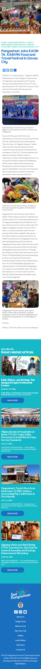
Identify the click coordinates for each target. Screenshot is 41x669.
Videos (20, 635)
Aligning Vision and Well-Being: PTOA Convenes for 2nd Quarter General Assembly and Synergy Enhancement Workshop (19, 549)
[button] (36, 7)
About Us (20, 617)
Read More (12, 400)
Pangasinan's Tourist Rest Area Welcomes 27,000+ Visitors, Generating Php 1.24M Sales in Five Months (18, 492)
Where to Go (20, 626)
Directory (21, 645)
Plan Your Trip (20, 631)
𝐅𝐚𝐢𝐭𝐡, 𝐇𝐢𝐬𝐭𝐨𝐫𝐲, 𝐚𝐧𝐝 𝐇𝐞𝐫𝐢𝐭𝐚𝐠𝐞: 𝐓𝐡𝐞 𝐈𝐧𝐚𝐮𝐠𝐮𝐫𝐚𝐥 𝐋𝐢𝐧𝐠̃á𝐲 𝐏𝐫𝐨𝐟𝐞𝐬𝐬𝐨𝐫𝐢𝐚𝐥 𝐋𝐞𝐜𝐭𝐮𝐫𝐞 (18, 382)
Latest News (20, 640)
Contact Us (20, 649)
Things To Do (20, 621)
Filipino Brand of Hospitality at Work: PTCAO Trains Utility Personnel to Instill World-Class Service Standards (18, 436)
